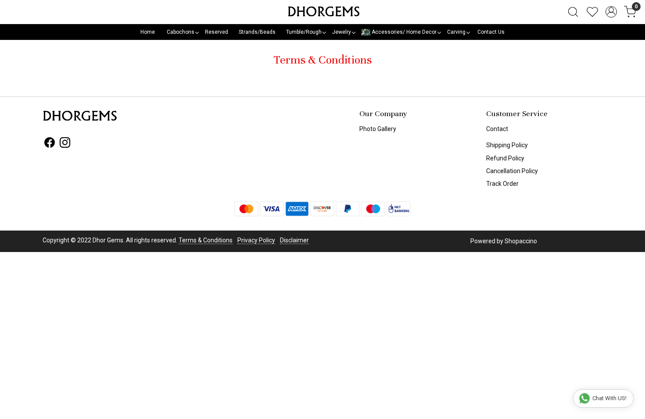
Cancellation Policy (512, 170)
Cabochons (180, 32)
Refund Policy (505, 158)
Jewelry (341, 32)
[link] (573, 12)
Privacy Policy (256, 240)
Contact (497, 128)
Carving (456, 32)
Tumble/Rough (304, 32)
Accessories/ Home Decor (403, 32)
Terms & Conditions (206, 240)
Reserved (216, 32)
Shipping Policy (507, 145)
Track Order (502, 183)
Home (147, 32)
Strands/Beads (257, 32)
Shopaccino (521, 241)
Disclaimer (294, 240)
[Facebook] (50, 144)
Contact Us (491, 32)
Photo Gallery (377, 128)
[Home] (322, 11)
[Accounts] (611, 12)
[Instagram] (65, 144)
